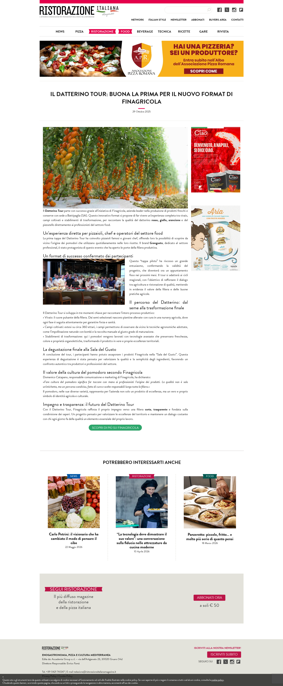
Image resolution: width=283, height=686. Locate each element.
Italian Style (157, 19)
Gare (203, 31)
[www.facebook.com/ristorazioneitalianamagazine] (219, 10)
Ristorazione (102, 31)
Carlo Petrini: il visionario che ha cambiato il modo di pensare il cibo (73, 538)
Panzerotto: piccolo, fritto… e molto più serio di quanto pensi (209, 537)
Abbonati (197, 19)
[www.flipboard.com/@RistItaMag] (241, 10)
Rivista (223, 31)
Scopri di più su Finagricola (115, 427)
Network (137, 19)
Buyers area (217, 19)
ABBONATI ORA (209, 597)
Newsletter (179, 19)
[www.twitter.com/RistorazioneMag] (227, 10)
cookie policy (217, 680)
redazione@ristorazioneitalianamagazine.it (95, 672)
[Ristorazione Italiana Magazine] (79, 8)
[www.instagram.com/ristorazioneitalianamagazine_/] (234, 10)
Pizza (79, 31)
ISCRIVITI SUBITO (224, 654)
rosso (154, 220)
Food (125, 31)
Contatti (237, 19)
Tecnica (164, 31)
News (60, 31)
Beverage (145, 31)
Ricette (184, 31)
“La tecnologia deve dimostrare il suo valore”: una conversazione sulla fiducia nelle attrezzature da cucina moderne (142, 540)
